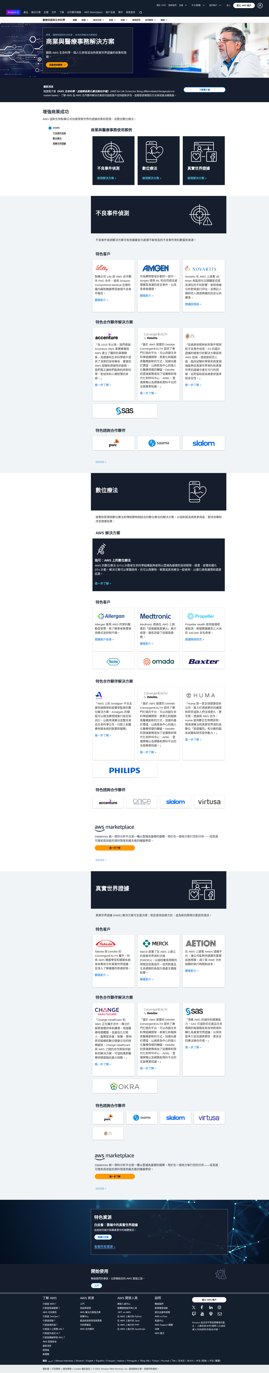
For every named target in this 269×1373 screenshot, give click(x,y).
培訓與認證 (85, 1308)
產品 (26, 12)
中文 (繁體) (215, 1360)
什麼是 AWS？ (50, 1304)
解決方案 (36, 12)
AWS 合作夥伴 (87, 1329)
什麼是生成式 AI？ (52, 1333)
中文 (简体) (201, 1360)
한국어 (190, 1360)
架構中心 (84, 1316)
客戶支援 (110, 12)
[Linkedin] (213, 1308)
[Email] (222, 1314)
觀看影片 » (101, 300)
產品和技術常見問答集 (91, 1320)
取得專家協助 (161, 1308)
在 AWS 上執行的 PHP (128, 1325)
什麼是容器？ (49, 1320)
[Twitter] (196, 1308)
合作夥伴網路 (74, 12)
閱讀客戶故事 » (104, 639)
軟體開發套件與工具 (127, 1308)
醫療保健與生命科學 (54, 20)
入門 (82, 1304)
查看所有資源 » (105, 1246)
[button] (244, 5)
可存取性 (56, 1369)
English (89, 1360)
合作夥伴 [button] (149, 20)
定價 (46, 12)
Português (132, 1360)
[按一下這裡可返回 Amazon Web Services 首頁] (10, 5)
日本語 (181, 1360)
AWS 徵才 (159, 1333)
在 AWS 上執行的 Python (129, 1316)
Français (110, 1360)
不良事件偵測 (59, 133)
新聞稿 (46, 1354)
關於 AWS (161, 5)
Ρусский (165, 1360)
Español (100, 1360)
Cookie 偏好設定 (82, 1369)
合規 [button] (123, 20)
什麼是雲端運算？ (51, 1308)
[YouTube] (205, 1314)
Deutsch (80, 1360)
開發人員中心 (123, 1304)
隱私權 (46, 1369)
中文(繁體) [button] (197, 5)
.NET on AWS (124, 1312)
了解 (61, 12)
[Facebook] (205, 1308)
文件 (54, 12)
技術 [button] (111, 20)
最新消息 (47, 1346)
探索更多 (130, 12)
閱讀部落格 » (193, 304)
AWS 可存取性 (50, 1312)
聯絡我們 (172, 5)
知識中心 (159, 1320)
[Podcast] (213, 1314)
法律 (157, 1329)
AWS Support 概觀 (164, 1325)
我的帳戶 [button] (214, 5)
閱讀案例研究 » (194, 639)
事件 (120, 12)
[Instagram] (222, 1308)
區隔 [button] (84, 20)
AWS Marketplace (93, 12)
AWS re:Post (161, 1316)
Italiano (121, 1360)
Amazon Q (13, 12)
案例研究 (136, 20)
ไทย (174, 1360)
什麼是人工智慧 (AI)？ (53, 1329)
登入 (229, 5)
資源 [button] (163, 20)
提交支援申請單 (162, 1312)
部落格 (46, 1350)
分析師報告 (85, 1325)
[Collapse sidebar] (50, 128)
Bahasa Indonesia (64, 1360)
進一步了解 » (103, 385)
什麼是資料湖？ (50, 1325)
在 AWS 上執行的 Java (128, 1320)
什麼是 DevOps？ (51, 1316)
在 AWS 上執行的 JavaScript (131, 1329)
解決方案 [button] (98, 20)
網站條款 (67, 1369)
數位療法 (57, 138)
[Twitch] (196, 1314)
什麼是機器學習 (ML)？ (54, 1337)
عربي (50, 1360)
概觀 (75, 20)
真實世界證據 (59, 143)
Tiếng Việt (144, 1360)
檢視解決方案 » (106, 178)
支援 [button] (182, 5)
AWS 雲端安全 (50, 1341)
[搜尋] (141, 13)
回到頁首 (100, 462)
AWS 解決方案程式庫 (90, 1312)
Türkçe (155, 1360)
